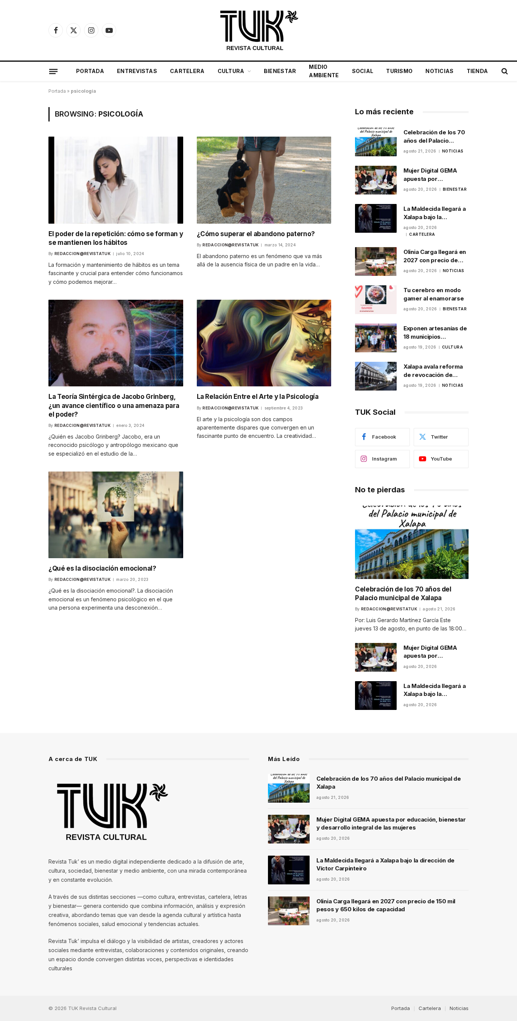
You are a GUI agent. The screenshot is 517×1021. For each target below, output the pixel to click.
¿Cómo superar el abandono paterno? (256, 234)
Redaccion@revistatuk (83, 253)
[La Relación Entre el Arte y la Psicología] (264, 343)
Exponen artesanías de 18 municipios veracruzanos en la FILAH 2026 (435, 333)
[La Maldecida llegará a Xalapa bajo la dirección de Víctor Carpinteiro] (376, 218)
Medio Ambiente (324, 71)
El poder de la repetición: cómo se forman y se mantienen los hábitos (115, 238)
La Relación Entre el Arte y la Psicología (258, 396)
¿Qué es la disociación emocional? (102, 568)
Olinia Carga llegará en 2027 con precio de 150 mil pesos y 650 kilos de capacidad (434, 256)
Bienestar (280, 71)
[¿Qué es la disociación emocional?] (115, 515)
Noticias (439, 71)
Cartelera (187, 71)
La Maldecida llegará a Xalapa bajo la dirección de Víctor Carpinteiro (434, 213)
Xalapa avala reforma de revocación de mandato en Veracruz (433, 371)
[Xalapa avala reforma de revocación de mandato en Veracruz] (376, 376)
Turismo (399, 71)
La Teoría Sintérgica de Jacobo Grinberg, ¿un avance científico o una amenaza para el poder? (113, 405)
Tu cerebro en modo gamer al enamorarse (433, 294)
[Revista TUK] (258, 30)
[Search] (504, 71)
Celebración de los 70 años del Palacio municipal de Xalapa (434, 137)
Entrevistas (137, 71)
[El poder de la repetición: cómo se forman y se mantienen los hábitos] (115, 180)
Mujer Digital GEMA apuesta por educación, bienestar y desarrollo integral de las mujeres (435, 175)
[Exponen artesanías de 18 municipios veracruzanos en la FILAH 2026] (376, 338)
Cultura (231, 71)
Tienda (477, 71)
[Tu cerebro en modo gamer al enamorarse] (376, 299)
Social (363, 71)
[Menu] (53, 71)
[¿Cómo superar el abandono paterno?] (264, 180)
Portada (90, 71)
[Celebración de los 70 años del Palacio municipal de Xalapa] (376, 142)
